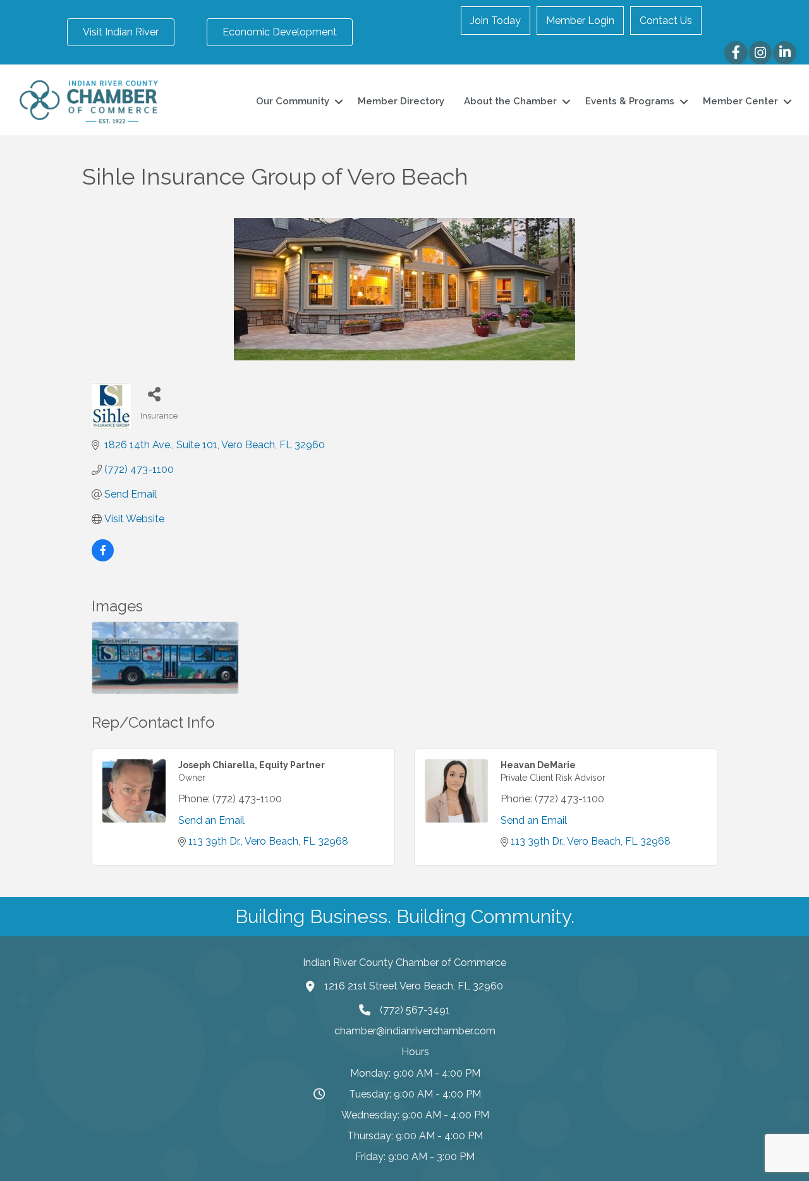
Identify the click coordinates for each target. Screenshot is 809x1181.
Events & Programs (629, 101)
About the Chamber (510, 101)
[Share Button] (154, 393)
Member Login (580, 21)
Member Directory (401, 101)
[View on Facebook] (103, 558)
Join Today (495, 21)
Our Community (292, 101)
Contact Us (666, 21)
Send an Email (211, 820)
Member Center (740, 101)
